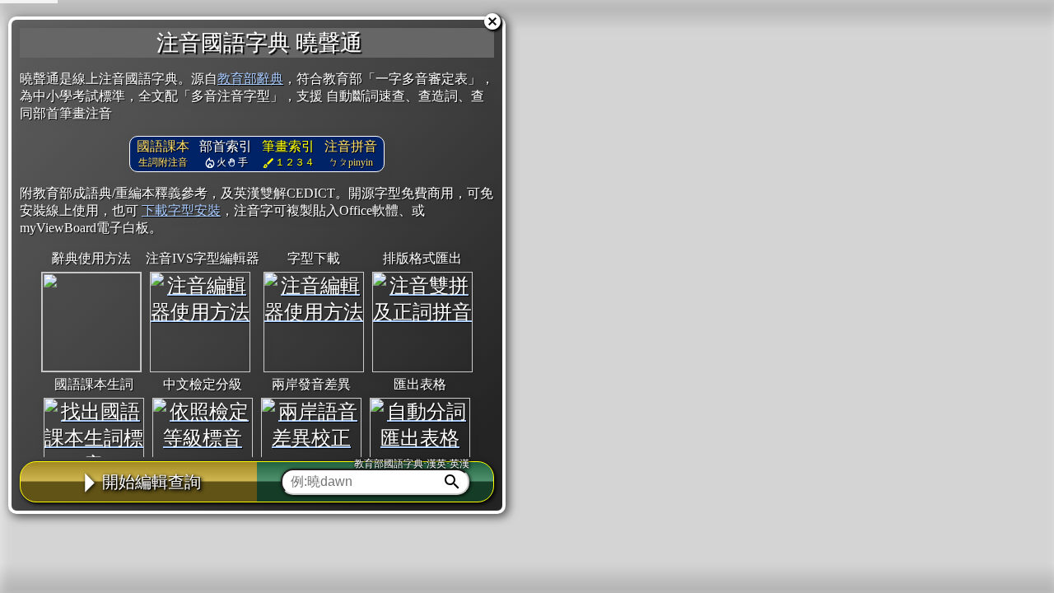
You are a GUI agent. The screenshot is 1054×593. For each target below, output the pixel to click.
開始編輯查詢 (151, 482)
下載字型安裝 (181, 210)
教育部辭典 (250, 79)
